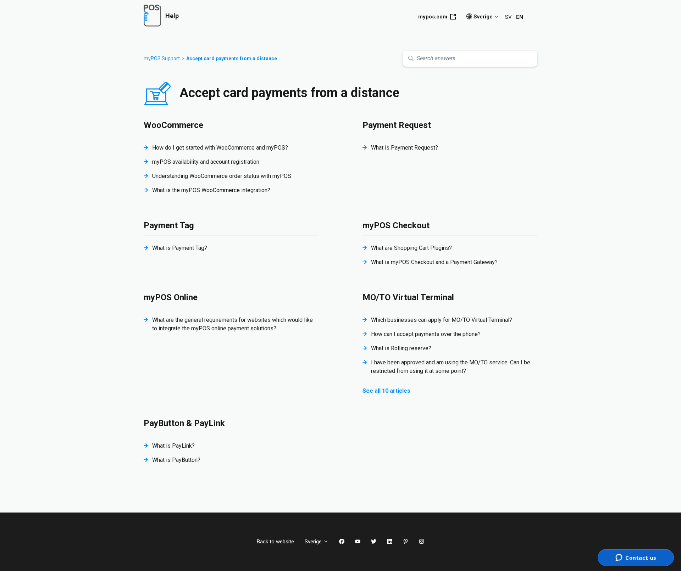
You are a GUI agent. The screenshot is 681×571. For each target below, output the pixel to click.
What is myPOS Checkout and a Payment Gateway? (434, 262)
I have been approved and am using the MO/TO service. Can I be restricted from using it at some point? (450, 366)
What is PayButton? (176, 460)
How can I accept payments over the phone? (426, 334)
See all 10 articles (386, 390)
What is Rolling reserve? (401, 348)
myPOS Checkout (396, 225)
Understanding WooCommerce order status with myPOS (221, 176)
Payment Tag (169, 225)
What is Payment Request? (404, 147)
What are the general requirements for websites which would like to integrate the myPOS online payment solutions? (232, 324)
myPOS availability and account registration (205, 161)
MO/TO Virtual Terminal (408, 297)
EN (519, 17)
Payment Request (396, 125)
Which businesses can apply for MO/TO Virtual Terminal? (441, 320)
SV (508, 17)
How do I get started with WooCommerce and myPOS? (220, 147)
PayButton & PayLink (184, 423)
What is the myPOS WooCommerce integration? (211, 190)
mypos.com (432, 16)
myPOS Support (162, 58)
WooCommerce (173, 125)
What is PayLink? (173, 445)
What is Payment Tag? (179, 248)
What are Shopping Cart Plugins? (411, 248)
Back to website (275, 541)
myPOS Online (171, 297)
